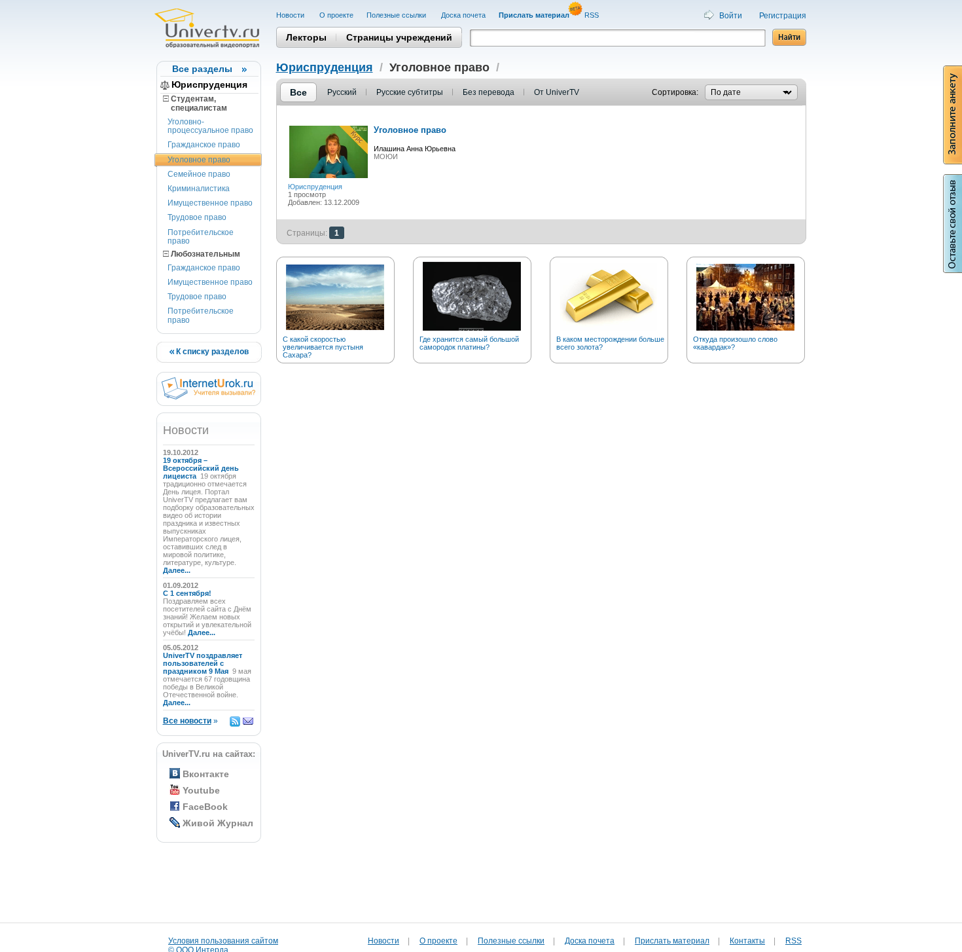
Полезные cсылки (397, 15)
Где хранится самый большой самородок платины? (469, 343)
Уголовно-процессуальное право (210, 126)
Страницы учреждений (399, 37)
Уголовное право (199, 159)
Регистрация (782, 15)
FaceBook (205, 806)
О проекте (336, 15)
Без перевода (488, 92)
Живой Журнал (218, 823)
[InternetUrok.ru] (208, 396)
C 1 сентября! (188, 593)
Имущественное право (210, 203)
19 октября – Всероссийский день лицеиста (201, 468)
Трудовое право (197, 217)
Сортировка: (675, 92)
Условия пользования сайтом (223, 940)
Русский (342, 92)
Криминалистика (199, 188)
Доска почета (463, 15)
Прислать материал (672, 940)
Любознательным (204, 254)
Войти (730, 15)
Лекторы (306, 37)
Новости (291, 15)
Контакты (747, 940)
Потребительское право (201, 237)
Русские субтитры (409, 92)
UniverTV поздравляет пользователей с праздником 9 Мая (202, 663)
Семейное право (199, 174)
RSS (592, 15)
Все (298, 92)
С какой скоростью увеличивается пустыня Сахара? (323, 347)
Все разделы (202, 69)
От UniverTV (556, 92)
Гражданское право (204, 144)
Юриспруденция (209, 84)
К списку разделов (211, 351)
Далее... (176, 570)
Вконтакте (206, 774)
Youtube (201, 790)
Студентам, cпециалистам (195, 103)
